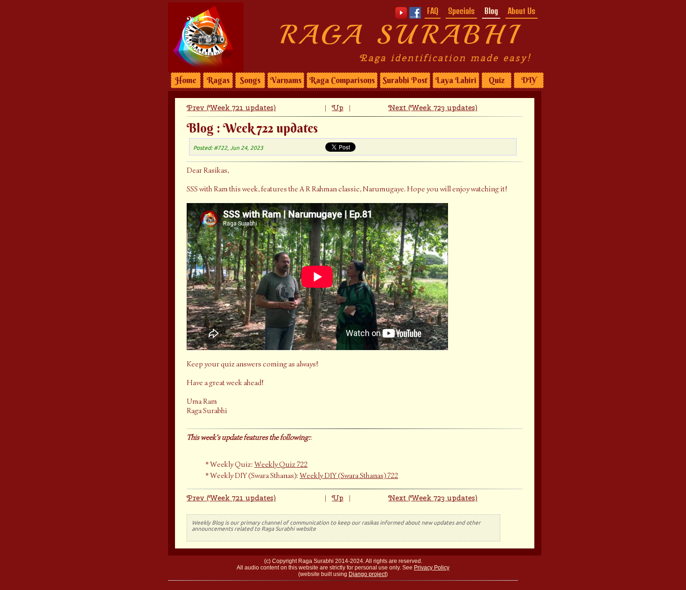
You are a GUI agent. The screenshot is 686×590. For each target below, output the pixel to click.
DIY (528, 80)
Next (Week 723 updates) (432, 107)
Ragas (218, 80)
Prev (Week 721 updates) (231, 107)
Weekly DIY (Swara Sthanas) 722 (349, 475)
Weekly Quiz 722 (281, 464)
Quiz (496, 80)
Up (337, 107)
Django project (367, 574)
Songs (250, 80)
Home (185, 80)
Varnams (285, 80)
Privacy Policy (431, 567)
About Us (521, 10)
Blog (491, 10)
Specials (461, 10)
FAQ (432, 10)
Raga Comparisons (342, 80)
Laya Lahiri (455, 80)
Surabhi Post (405, 80)
